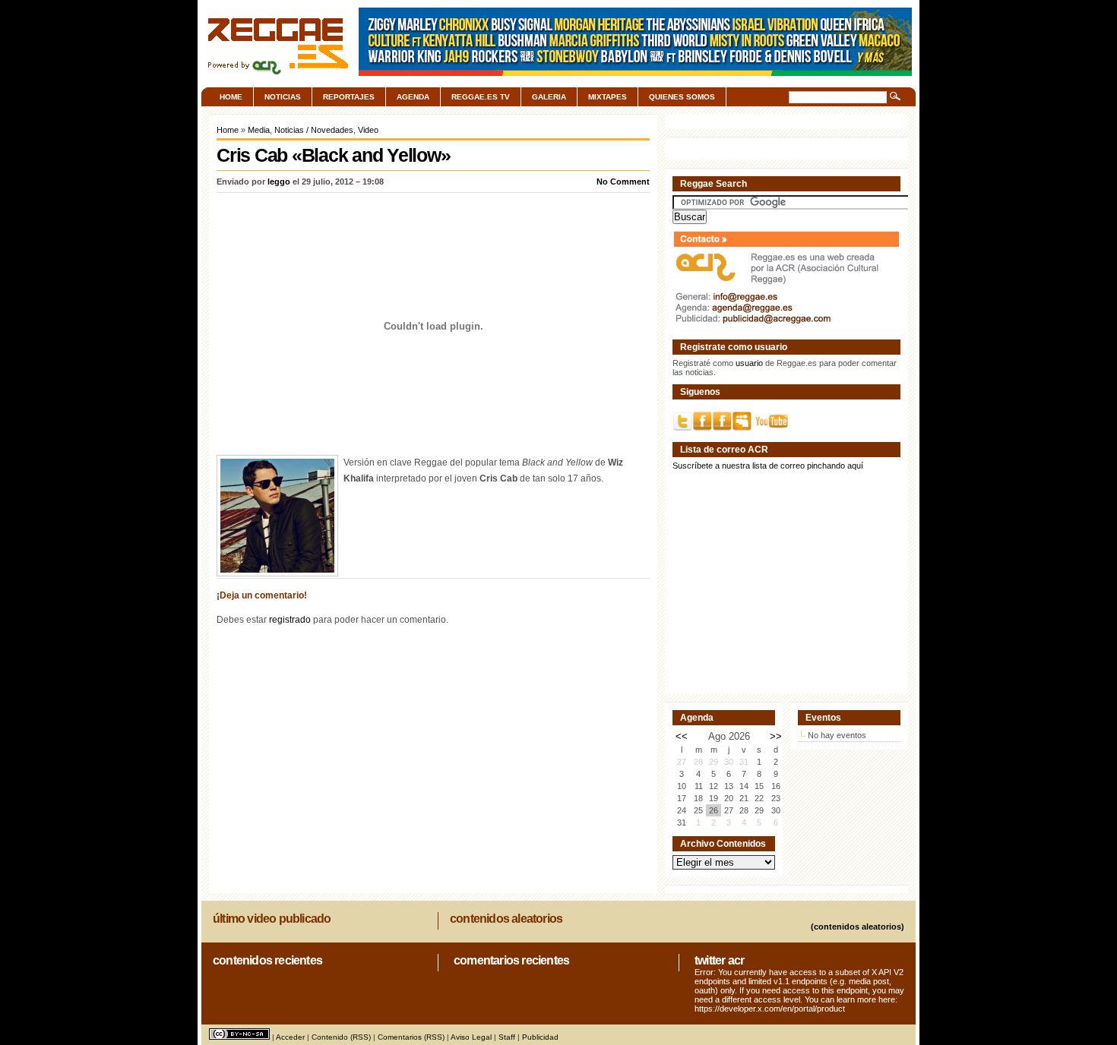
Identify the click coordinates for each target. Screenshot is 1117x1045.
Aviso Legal (471, 1037)
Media (259, 129)
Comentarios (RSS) (411, 1037)
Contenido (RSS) (341, 1037)
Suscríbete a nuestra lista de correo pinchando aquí (767, 465)
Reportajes (349, 97)
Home (231, 97)
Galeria (549, 97)
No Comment (623, 181)
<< (682, 736)
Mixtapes (607, 97)
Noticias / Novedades (313, 129)
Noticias (282, 97)
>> (776, 736)
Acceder (290, 1037)
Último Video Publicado (272, 918)
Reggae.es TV (480, 97)
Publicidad (540, 1037)
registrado (290, 619)
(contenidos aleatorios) (857, 926)
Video (368, 129)
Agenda (413, 97)
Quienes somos (682, 97)
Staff (506, 1037)
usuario (749, 363)
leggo (278, 181)
